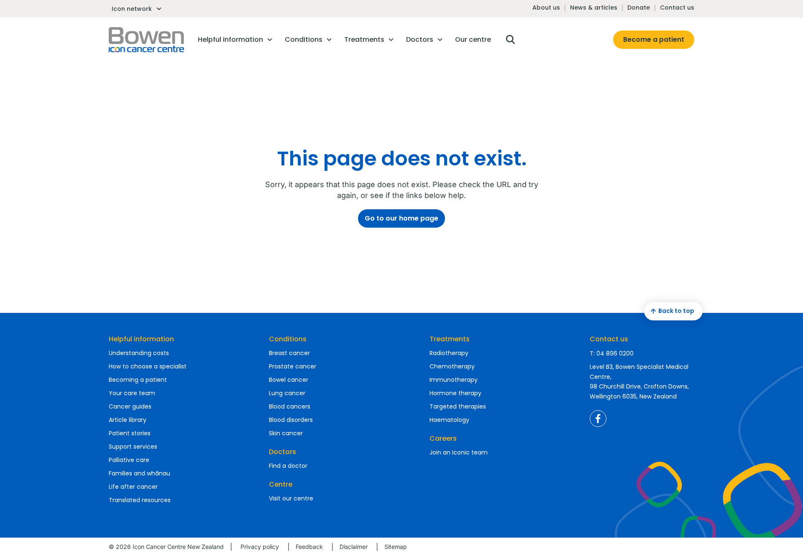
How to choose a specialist (148, 366)
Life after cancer (133, 486)
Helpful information (141, 339)
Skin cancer (286, 433)
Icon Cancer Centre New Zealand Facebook (598, 418)
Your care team (132, 393)
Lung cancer (287, 393)
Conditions (288, 339)
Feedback (309, 546)
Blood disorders (291, 420)
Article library (127, 420)
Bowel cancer (288, 380)
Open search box (510, 39)
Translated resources (140, 500)
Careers (443, 438)
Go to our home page (401, 218)
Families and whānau (139, 473)
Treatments (450, 339)
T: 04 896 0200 (612, 353)
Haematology (449, 420)
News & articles (593, 7)
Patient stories (130, 433)
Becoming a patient (138, 380)
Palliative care (129, 460)
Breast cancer (289, 353)
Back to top (676, 311)
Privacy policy (259, 546)
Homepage (146, 39)
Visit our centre (291, 498)
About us (546, 7)
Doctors (282, 452)
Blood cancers (289, 406)
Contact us (677, 7)
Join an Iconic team (459, 452)
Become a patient (653, 39)
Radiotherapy (449, 353)
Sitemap (395, 546)
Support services (133, 446)
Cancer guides (130, 406)
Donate (638, 7)
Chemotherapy (452, 366)
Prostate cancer (292, 366)
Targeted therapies (458, 406)
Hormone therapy (455, 393)
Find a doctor (288, 466)
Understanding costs (139, 353)
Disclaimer (354, 546)
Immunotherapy (454, 380)
